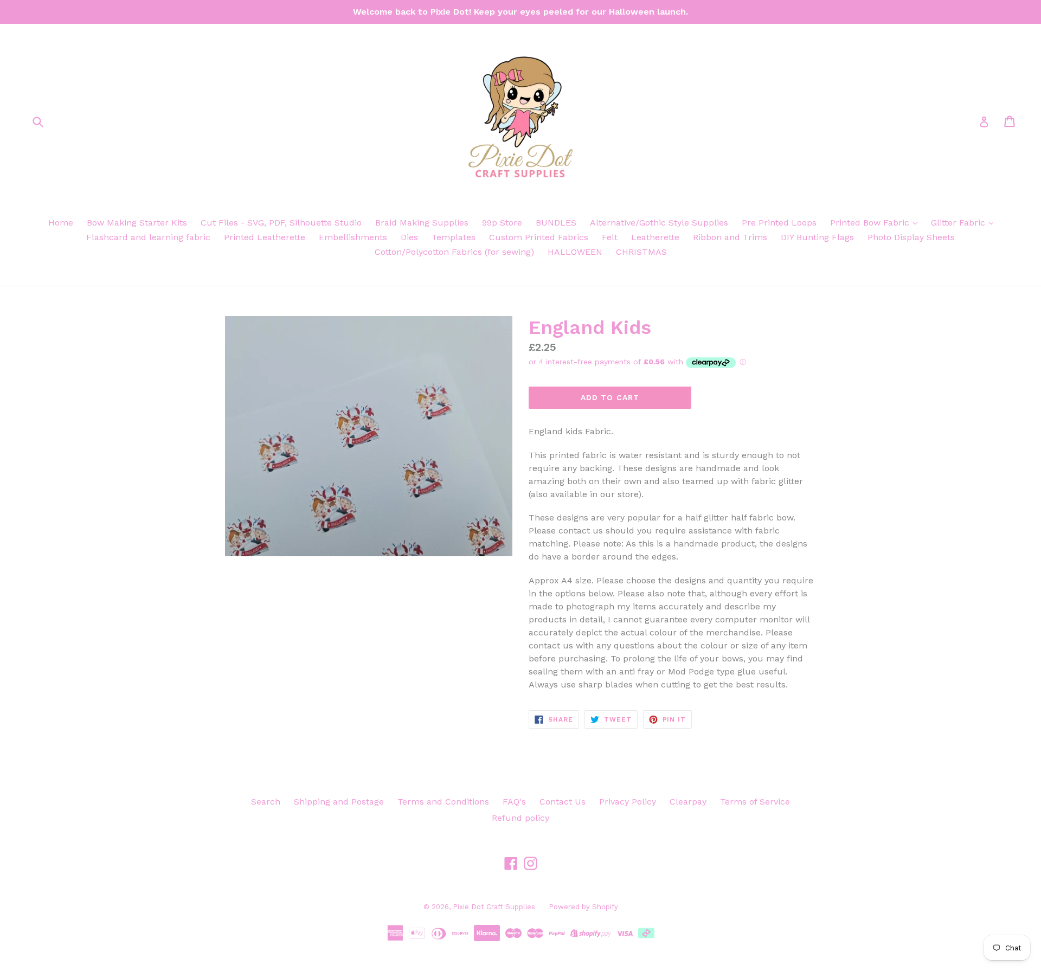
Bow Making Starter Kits (137, 222)
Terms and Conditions (443, 801)
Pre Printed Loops (779, 222)
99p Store (502, 222)
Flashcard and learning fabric (148, 237)
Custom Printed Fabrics (538, 237)
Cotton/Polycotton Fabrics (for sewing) (454, 252)
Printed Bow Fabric (871, 222)
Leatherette (655, 237)
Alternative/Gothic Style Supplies (659, 222)
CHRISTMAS (641, 252)
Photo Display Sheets (911, 237)
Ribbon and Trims (730, 237)
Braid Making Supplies (421, 222)
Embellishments (353, 237)
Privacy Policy (627, 801)
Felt (610, 237)
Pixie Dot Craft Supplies (494, 907)
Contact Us (562, 801)
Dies (409, 237)
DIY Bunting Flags (817, 237)
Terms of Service (755, 801)
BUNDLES (556, 222)
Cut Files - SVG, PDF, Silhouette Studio (281, 222)
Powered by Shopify (583, 907)
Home (60, 222)
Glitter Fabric (959, 222)
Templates (453, 237)
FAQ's (514, 801)
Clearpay (688, 801)
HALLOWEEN (575, 252)
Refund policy (520, 818)
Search (265, 801)
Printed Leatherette (264, 237)
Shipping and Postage (339, 801)
